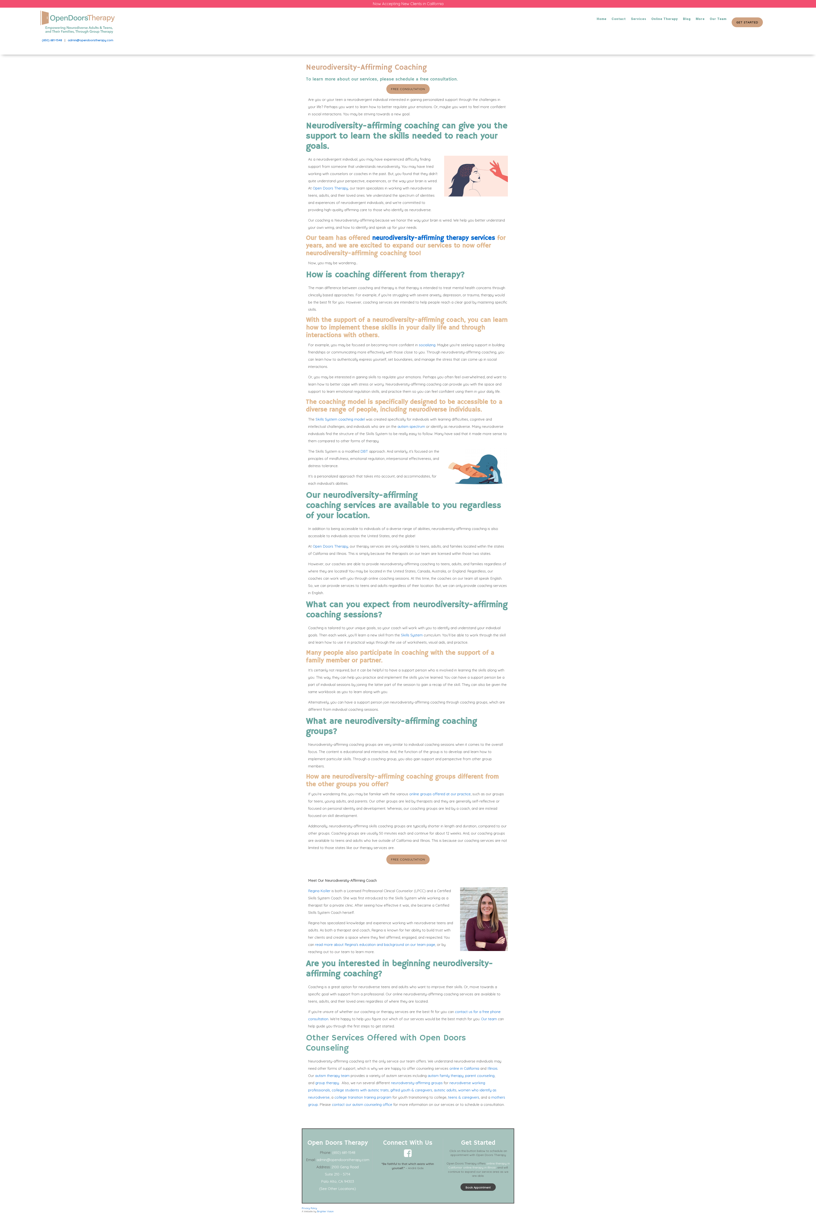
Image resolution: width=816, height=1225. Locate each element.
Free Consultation (408, 89)
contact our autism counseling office (361, 1104)
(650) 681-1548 (52, 40)
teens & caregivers (463, 1097)
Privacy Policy (309, 1208)
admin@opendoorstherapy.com (90, 40)
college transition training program (362, 1097)
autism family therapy (445, 1075)
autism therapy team (332, 1075)
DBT (364, 451)
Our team (489, 1019)
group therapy (327, 1083)
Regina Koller (319, 891)
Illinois (492, 1068)
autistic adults (445, 1090)
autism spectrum (411, 426)
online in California (464, 1068)
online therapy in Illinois (479, 1167)
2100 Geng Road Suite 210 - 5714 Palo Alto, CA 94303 (340, 1174)
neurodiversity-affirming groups (417, 1083)
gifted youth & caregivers (411, 1090)
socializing (427, 345)
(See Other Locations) (337, 1188)
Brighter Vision (325, 1211)
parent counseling (479, 1075)
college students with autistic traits (360, 1090)
